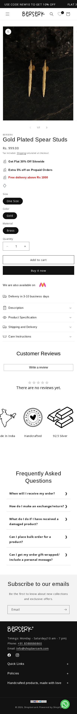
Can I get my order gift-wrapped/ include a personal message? (34, 557)
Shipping (21, 153)
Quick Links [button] (15, 663)
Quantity (8, 239)
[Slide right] (47, 127)
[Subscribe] (65, 609)
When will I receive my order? (32, 493)
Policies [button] (13, 673)
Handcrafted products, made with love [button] (34, 683)
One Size (13, 201)
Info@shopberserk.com (32, 648)
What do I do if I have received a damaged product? (34, 521)
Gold (10, 215)
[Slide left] (30, 127)
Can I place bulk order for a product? (30, 539)
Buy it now (38, 270)
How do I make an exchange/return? (36, 506)
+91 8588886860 (30, 643)
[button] (7, 14)
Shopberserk (31, 707)
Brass (11, 230)
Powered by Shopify (50, 707)
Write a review (38, 367)
